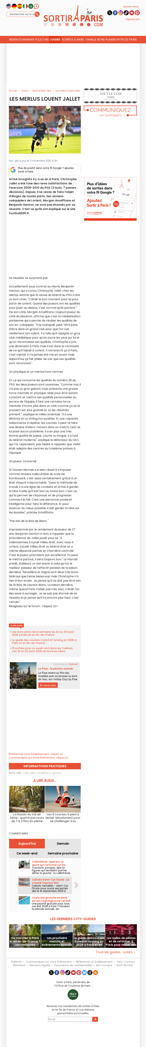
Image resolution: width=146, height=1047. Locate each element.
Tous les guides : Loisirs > (115, 952)
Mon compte (104, 965)
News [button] (13, 39)
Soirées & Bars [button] (73, 39)
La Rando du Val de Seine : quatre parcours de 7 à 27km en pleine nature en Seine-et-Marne (27, 818)
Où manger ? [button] (26, 39)
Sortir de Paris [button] (125, 39)
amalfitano (44, 773)
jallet (33, 773)
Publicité (16, 962)
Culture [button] (42, 39)
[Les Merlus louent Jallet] (45, 129)
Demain (63, 843)
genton (56, 773)
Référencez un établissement (94, 962)
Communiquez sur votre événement (49, 962)
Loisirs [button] (55, 39)
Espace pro (133, 19)
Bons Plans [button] (105, 39)
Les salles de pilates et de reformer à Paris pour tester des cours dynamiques (121, 941)
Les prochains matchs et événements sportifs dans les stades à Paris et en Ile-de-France (57, 941)
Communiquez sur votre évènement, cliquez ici (38, 757)
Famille (90, 39)
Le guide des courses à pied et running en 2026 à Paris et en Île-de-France (44, 641)
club (26, 773)
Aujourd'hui (27, 843)
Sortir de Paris (124, 965)
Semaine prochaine (63, 853)
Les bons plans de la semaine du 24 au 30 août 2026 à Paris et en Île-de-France (43, 633)
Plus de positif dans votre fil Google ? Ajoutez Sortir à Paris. (46, 169)
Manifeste (19, 965)
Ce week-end (27, 853)
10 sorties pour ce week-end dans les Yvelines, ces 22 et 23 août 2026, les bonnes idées (42, 649)
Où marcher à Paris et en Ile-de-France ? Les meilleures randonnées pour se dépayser (25, 941)
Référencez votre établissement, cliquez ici (35, 754)
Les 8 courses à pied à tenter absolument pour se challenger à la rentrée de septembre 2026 (62, 818)
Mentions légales (40, 965)
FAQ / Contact (126, 962)
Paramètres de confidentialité (73, 965)
